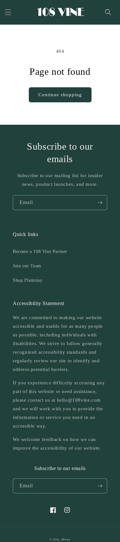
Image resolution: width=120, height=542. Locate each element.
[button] (8, 12)
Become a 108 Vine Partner (40, 251)
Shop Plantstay (27, 280)
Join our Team (27, 265)
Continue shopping (60, 94)
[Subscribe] (100, 202)
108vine (65, 539)
